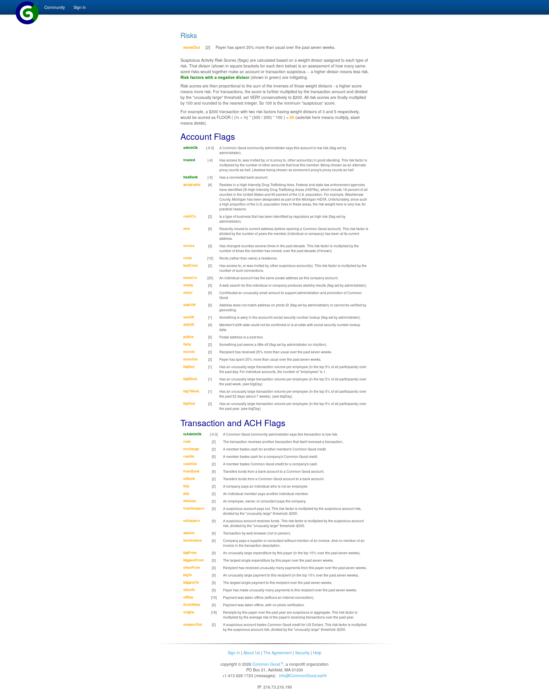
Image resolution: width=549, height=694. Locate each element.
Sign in (234, 652)
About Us (251, 652)
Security (302, 652)
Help (317, 652)
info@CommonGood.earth (303, 675)
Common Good (267, 664)
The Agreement (277, 652)
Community (54, 7)
